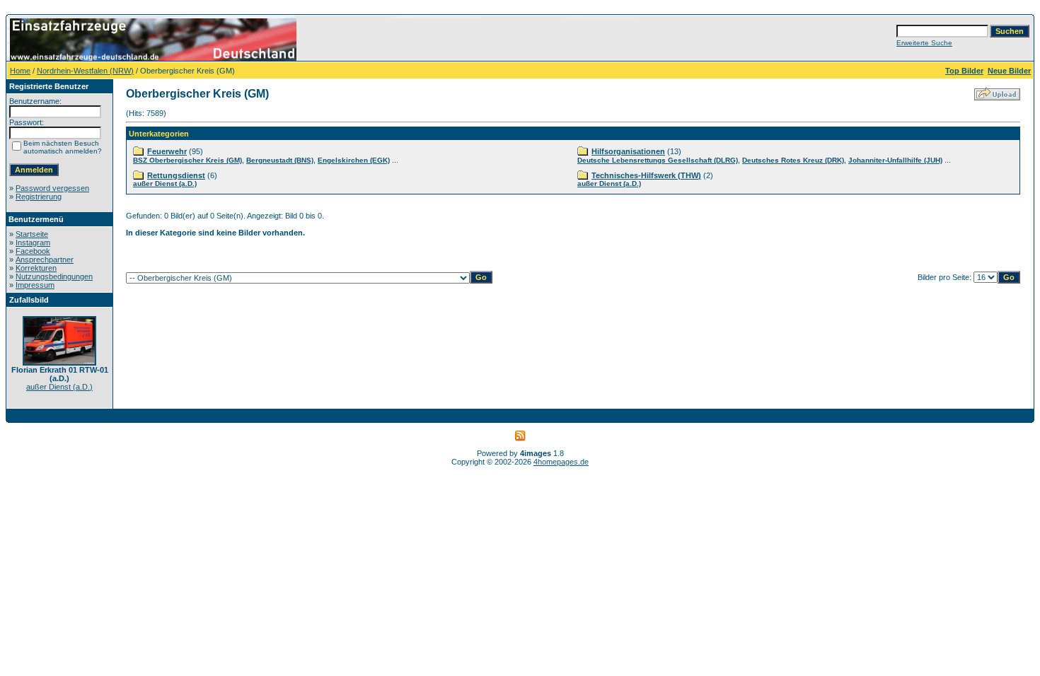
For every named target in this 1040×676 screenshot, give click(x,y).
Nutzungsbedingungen (54, 276)
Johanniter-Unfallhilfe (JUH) (895, 160)
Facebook (33, 251)
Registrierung (39, 196)
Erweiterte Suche (924, 43)
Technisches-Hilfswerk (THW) (646, 175)
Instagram (33, 242)
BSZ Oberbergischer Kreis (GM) (187, 160)
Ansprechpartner (45, 259)
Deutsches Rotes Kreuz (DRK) (793, 160)
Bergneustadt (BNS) (279, 160)
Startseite (32, 234)
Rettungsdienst (176, 175)
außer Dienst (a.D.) (59, 387)
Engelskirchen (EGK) (354, 160)
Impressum (35, 285)
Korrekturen (36, 268)
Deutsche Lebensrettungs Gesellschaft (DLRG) (657, 160)
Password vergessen (52, 188)
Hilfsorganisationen (628, 151)
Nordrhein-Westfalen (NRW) (85, 70)
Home (20, 70)
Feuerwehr (167, 151)
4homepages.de (561, 462)
